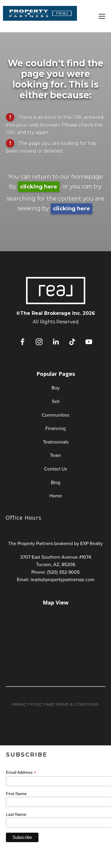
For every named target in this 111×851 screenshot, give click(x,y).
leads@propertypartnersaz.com (62, 579)
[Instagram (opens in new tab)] (39, 342)
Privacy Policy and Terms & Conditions (55, 704)
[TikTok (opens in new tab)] (72, 342)
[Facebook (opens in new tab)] (22, 342)
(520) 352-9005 (63, 572)
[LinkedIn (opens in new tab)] (56, 342)
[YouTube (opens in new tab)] (89, 342)
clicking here (38, 186)
